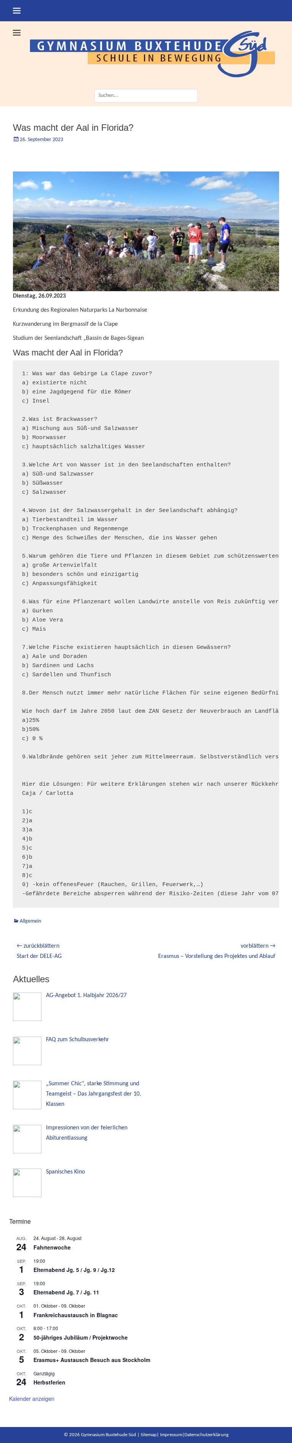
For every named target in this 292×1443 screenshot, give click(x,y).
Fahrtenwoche (52, 1247)
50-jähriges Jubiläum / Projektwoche (80, 1337)
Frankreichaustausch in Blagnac (75, 1315)
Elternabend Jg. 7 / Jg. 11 (66, 1292)
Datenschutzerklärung (206, 1434)
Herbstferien (49, 1382)
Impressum (171, 1434)
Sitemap (149, 1434)
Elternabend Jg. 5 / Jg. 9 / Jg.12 (74, 1269)
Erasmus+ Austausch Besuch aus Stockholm (91, 1360)
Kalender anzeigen (31, 1398)
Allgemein (30, 921)
